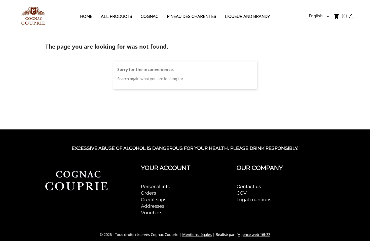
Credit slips (153, 199)
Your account (166, 167)
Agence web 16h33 (254, 234)
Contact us (249, 186)
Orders (148, 193)
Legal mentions (254, 199)
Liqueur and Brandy (247, 16)
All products (116, 16)
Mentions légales (197, 234)
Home (86, 16)
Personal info (155, 186)
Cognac (149, 16)
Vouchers (151, 212)
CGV (242, 193)
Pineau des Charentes (191, 16)
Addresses (152, 206)
